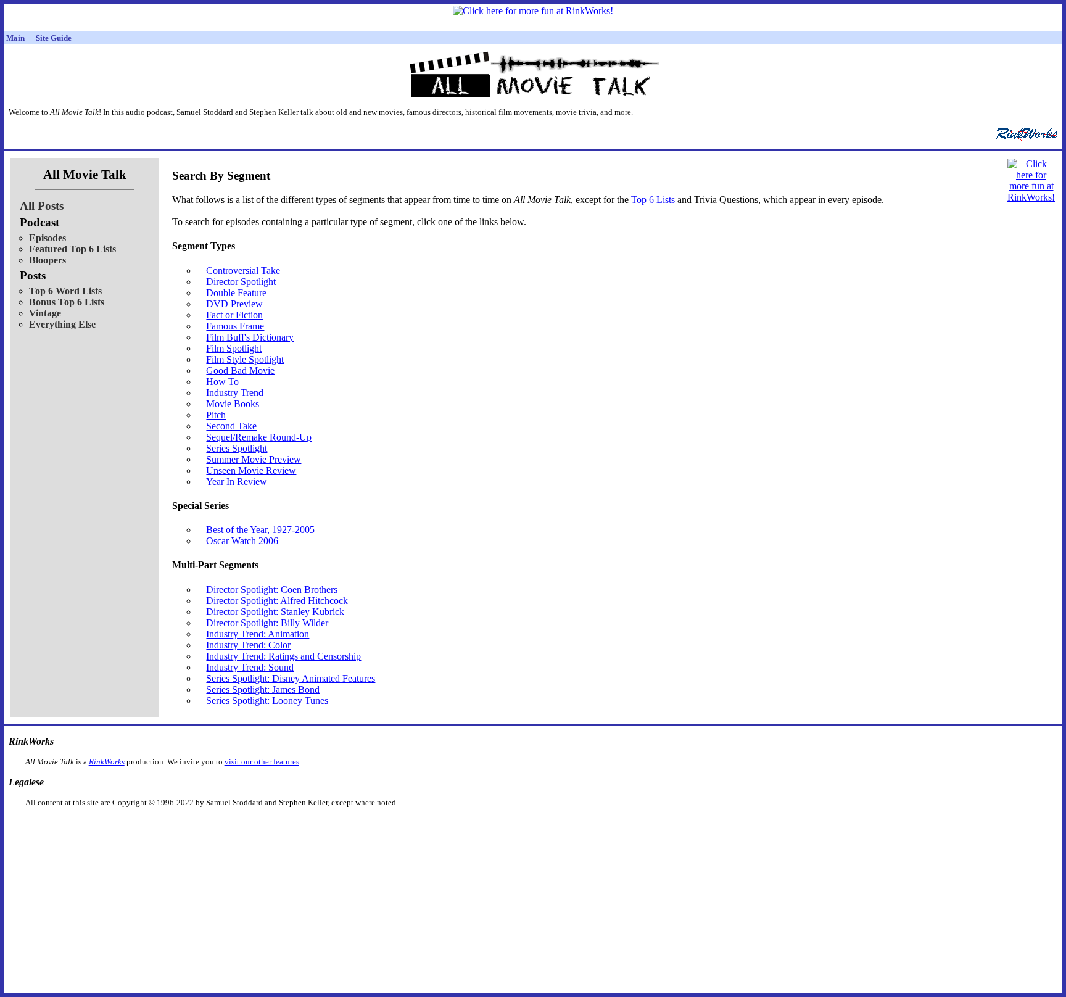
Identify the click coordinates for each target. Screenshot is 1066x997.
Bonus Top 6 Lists (66, 302)
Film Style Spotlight (245, 359)
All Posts (42, 205)
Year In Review (236, 481)
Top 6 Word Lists (65, 291)
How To (222, 381)
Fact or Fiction (234, 315)
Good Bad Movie (240, 370)
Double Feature (236, 293)
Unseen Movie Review (251, 470)
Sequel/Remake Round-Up (259, 437)
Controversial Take (243, 270)
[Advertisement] (469, 827)
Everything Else (62, 324)
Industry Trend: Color (248, 645)
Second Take (231, 426)
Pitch (216, 415)
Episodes (47, 238)
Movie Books (232, 404)
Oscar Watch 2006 (242, 541)
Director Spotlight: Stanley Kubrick (275, 611)
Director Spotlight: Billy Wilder (267, 623)
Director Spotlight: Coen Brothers (271, 589)
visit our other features (262, 761)
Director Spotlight (241, 281)
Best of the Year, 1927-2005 (260, 529)
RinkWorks (107, 761)
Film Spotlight (234, 348)
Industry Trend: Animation (257, 634)
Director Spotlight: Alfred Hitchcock (277, 600)
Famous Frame (235, 326)
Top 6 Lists (653, 199)
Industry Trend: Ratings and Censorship (283, 656)
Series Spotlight (236, 448)
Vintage (45, 313)
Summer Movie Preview (253, 459)
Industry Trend (234, 392)
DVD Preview (234, 304)
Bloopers (47, 260)
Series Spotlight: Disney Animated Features (290, 678)
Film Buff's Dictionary (250, 337)
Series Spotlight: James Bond (263, 689)
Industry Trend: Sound (250, 667)
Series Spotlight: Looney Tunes (267, 700)
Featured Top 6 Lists (72, 249)
